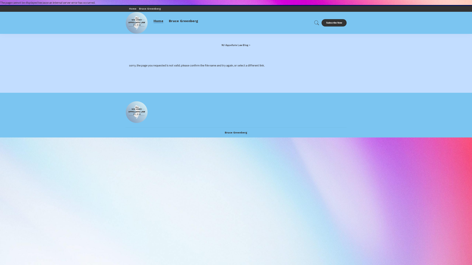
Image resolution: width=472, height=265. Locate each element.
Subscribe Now (334, 23)
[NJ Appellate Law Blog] (136, 23)
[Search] (317, 23)
